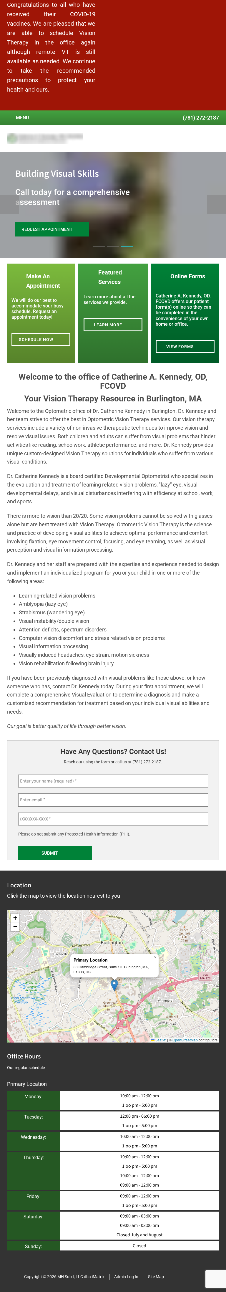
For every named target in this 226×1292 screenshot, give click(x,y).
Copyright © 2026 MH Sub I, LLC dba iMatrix (64, 1276)
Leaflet (160, 1039)
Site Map (156, 1276)
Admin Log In (126, 1276)
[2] (113, 252)
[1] (99, 252)
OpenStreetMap (185, 1039)
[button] (114, 985)
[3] (127, 252)
